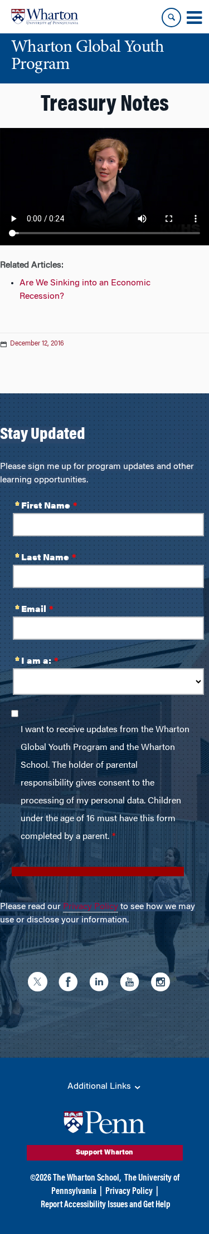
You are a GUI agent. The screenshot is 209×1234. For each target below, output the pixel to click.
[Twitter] (40, 983)
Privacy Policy (90, 906)
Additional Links (100, 1086)
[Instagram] (163, 983)
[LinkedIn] (101, 983)
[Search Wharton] (171, 17)
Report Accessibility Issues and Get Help (105, 1205)
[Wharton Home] (44, 16)
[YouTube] (132, 983)
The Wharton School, (87, 1178)
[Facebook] (71, 983)
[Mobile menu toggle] (194, 18)
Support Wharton (104, 1152)
